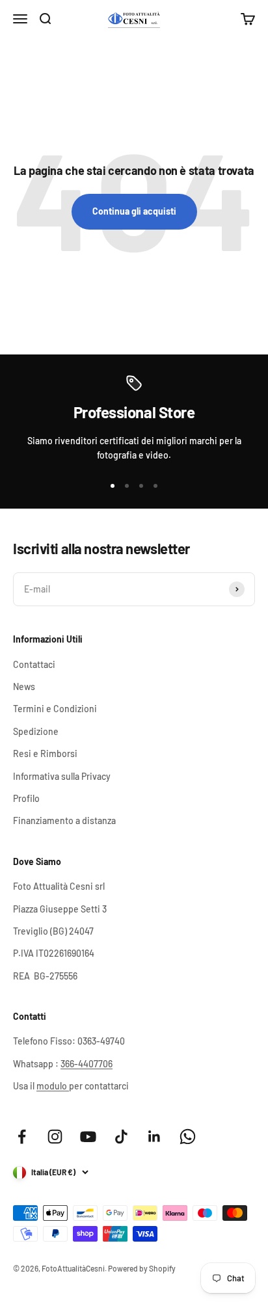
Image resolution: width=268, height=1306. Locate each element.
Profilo (26, 798)
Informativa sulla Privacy (62, 776)
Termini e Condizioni (55, 708)
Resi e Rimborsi (45, 753)
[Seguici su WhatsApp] (187, 1136)
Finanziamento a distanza (64, 820)
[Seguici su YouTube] (88, 1136)
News (24, 686)
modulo (52, 1085)
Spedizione (36, 731)
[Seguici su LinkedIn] (154, 1136)
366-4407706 (86, 1063)
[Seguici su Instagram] (55, 1136)
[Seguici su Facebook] (22, 1136)
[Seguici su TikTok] (121, 1136)
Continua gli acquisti (134, 211)
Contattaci (34, 664)
